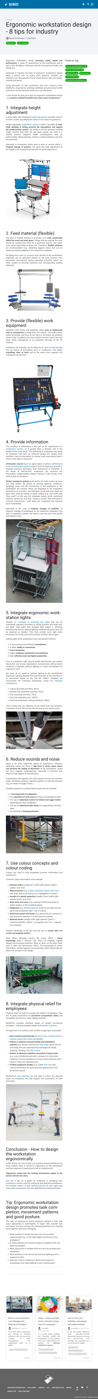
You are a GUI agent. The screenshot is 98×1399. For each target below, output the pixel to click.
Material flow (72, 73)
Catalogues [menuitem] (32, 1387)
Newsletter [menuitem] (11, 1391)
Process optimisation (74, 70)
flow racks (19, 255)
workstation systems (31, 124)
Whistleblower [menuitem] (23, 1391)
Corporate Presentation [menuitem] (16, 1387)
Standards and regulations (76, 80)
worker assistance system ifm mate (43, 891)
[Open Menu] (91, 4)
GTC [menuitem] (48, 1387)
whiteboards (57, 464)
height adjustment (39, 117)
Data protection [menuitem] (58, 1387)
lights (56, 1186)
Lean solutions (23, 43)
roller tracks (27, 1039)
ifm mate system (47, 481)
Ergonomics (11, 43)
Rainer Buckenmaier (17, 38)
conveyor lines (33, 255)
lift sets (49, 1186)
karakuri (13, 1039)
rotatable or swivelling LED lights (34, 622)
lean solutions (50, 85)
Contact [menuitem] (41, 1387)
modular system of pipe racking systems (27, 1186)
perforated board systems (19, 466)
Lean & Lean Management (76, 66)
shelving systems (31, 908)
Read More (27, 1358)
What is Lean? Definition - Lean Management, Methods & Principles (19, 1321)
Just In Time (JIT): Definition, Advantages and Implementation (77, 1321)
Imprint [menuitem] (69, 1387)
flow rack (48, 1065)
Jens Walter (15, 1328)
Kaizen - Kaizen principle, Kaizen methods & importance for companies (49, 1321)
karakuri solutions (49, 1025)
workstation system (14, 449)
